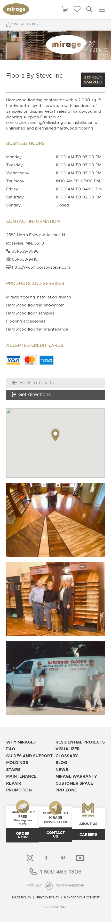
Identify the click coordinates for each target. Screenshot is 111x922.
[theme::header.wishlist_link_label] (77, 9)
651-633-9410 (24, 259)
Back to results (36, 382)
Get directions (34, 394)
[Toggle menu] (102, 9)
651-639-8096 (24, 251)
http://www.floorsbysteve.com (40, 267)
